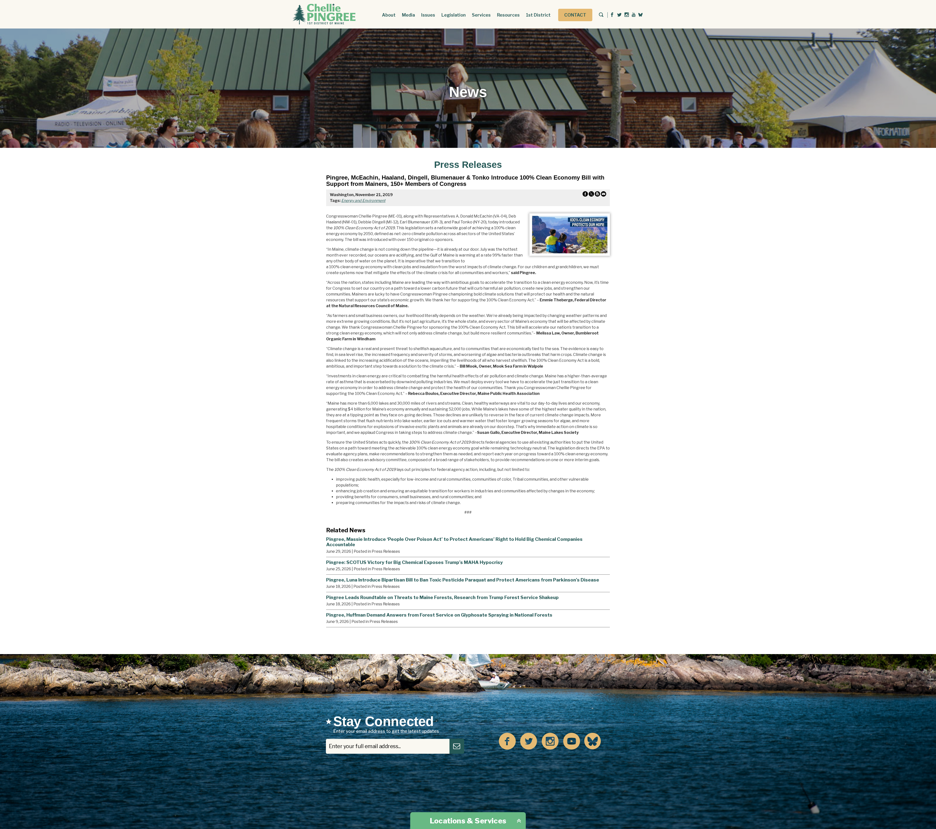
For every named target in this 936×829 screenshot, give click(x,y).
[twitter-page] (619, 15)
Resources (508, 15)
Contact (575, 15)
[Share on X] (591, 195)
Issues (428, 15)
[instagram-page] (626, 15)
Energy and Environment (363, 200)
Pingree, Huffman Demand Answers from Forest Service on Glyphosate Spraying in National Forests (439, 615)
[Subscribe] (456, 746)
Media (408, 15)
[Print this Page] (597, 195)
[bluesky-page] (640, 14)
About (389, 15)
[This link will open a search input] (601, 15)
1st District (538, 15)
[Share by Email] (603, 195)
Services (481, 15)
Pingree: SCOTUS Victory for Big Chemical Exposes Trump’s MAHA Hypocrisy (414, 562)
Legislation (453, 15)
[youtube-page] (633, 15)
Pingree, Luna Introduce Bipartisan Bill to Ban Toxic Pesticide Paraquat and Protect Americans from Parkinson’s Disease (462, 579)
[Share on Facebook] (585, 195)
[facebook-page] (612, 15)
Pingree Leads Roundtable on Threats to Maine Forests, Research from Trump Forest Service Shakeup (442, 597)
